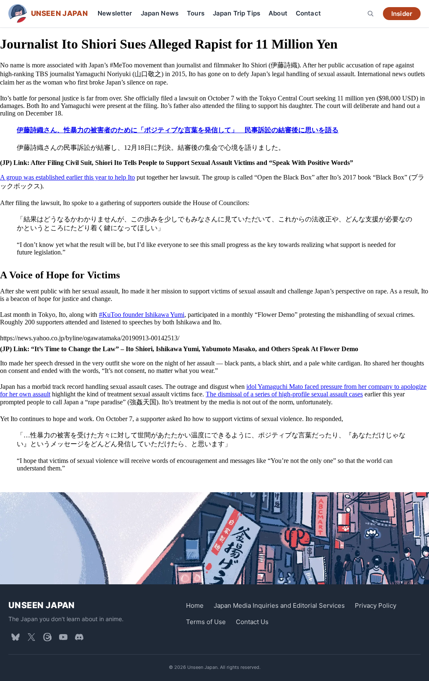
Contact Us (252, 622)
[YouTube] (63, 637)
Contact (308, 13)
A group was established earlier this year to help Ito (67, 177)
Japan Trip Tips (236, 13)
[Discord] (79, 637)
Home (195, 605)
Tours (195, 13)
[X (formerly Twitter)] (31, 637)
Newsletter (115, 13)
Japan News (160, 13)
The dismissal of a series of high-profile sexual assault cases (284, 394)
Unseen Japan (41, 605)
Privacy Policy (375, 605)
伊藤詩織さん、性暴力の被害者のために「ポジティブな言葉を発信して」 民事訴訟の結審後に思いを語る (178, 130)
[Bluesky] (15, 637)
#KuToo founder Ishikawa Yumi (141, 314)
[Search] (370, 13)
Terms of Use (206, 622)
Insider (401, 14)
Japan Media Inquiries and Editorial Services (279, 605)
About (278, 13)
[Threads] (47, 637)
